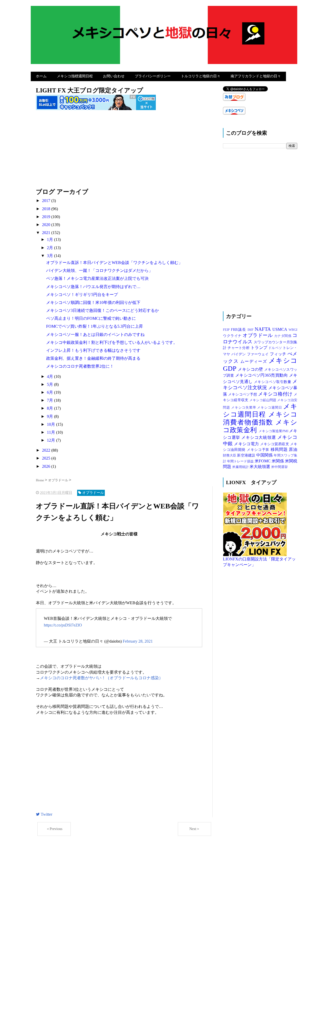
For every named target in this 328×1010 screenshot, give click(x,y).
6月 (50, 392)
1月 (50, 239)
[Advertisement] (124, 152)
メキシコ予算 (259, 450)
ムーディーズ (254, 361)
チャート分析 (239, 348)
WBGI (293, 330)
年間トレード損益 (240, 461)
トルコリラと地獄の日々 (200, 76)
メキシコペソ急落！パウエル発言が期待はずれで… (93, 286)
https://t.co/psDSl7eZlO (63, 625)
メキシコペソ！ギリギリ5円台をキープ (82, 294)
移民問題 (280, 449)
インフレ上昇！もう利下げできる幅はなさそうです (93, 350)
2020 (46, 224)
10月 (51, 424)
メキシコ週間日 (270, 407)
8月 (50, 408)
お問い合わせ (114, 76)
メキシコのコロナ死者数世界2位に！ (80, 366)
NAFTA (263, 329)
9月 (50, 416)
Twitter (46, 814)
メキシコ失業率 (244, 407)
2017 (46, 200)
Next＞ (194, 829)
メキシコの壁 (251, 369)
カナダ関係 (283, 336)
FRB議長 (239, 329)
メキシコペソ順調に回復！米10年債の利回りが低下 (93, 302)
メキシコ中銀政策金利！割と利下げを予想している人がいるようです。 (111, 342)
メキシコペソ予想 (243, 394)
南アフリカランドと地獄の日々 (256, 76)
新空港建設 (246, 455)
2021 (46, 232)
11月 (51, 432)
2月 (50, 248)
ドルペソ (275, 348)
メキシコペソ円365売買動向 (262, 375)
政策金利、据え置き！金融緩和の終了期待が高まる (93, 358)
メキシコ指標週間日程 (75, 76)
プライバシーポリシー (153, 76)
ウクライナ (233, 336)
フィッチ (279, 354)
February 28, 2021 (138, 641)
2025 (46, 458)
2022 (46, 450)
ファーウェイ (258, 354)
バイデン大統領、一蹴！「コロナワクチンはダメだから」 (99, 270)
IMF (251, 330)
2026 (46, 466)
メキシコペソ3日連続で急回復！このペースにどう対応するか (102, 310)
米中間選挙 (279, 467)
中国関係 (265, 455)
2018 (46, 209)
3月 (50, 255)
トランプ (259, 347)
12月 (51, 440)
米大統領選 (260, 466)
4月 (50, 376)
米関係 (278, 461)
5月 (50, 384)
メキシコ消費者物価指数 (260, 418)
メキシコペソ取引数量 (273, 382)
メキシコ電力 (247, 444)
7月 (50, 400)
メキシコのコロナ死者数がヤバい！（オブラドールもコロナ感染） (101, 678)
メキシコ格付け (276, 394)
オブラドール (258, 335)
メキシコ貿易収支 (275, 444)
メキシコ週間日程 (260, 410)
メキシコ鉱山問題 (263, 400)
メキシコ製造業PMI (274, 431)
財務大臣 (230, 455)
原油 (293, 449)
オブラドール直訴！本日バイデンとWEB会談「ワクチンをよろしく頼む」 (114, 262)
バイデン (239, 354)
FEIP (227, 330)
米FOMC (263, 461)
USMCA (280, 329)
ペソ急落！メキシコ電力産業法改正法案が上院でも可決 (97, 278)
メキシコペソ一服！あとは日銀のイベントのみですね (95, 334)
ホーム (41, 76)
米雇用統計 (241, 467)
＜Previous (54, 829)
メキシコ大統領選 (259, 437)
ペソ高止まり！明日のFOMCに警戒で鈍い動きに (91, 318)
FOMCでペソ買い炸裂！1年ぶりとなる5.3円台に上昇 (94, 326)
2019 (46, 217)
